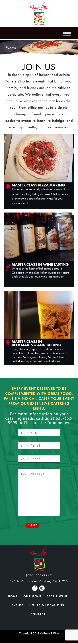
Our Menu (32, 596)
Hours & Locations (46, 605)
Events (18, 605)
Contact (38, 614)
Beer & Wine (57, 596)
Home (13, 596)
